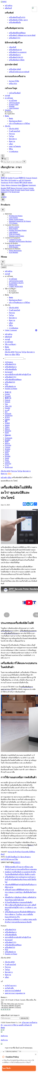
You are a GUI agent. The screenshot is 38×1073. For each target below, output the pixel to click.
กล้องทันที (12, 47)
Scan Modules (13, 252)
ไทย (2, 180)
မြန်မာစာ (25, 185)
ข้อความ (12, 141)
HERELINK (13, 285)
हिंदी (20, 182)
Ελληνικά (19, 188)
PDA (6, 384)
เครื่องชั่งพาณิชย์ (15, 69)
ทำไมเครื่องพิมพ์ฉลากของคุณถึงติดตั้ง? (19, 902)
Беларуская (15, 192)
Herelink (11, 106)
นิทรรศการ (13, 139)
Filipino (16, 182)
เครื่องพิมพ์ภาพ (10, 386)
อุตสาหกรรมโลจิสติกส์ (13, 991)
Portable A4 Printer (11, 388)
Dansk (12, 190)
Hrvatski (17, 190)
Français (28, 178)
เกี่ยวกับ (7, 126)
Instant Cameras (14, 227)
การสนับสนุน (13, 151)
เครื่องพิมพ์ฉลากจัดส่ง (16, 60)
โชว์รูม (11, 136)
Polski (20, 185)
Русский (16, 178)
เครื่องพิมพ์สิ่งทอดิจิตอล (17, 33)
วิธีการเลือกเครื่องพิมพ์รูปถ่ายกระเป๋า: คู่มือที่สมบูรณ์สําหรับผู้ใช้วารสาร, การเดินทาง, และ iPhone (21, 907)
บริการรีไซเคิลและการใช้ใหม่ (19, 123)
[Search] (2, 155)
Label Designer (14, 108)
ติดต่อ (7, 116)
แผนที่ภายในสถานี (25, 1025)
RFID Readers (13, 247)
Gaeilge (31, 190)
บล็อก (11, 144)
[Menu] (3, 199)
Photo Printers (13, 228)
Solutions (8, 110)
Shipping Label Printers (16, 236)
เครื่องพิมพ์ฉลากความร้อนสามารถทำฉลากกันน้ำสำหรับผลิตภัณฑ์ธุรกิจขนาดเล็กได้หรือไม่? (20, 879)
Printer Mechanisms (15, 250)
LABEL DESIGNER (16, 286)
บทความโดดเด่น (15, 146)
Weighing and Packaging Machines (20, 241)
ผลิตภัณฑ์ (8, 8)
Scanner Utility (14, 104)
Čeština (3, 190)
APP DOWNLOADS (16, 281)
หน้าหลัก (4, 477)
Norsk (27, 190)
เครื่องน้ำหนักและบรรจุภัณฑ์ (19, 72)
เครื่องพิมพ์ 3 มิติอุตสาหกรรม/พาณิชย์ (22, 35)
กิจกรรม (12, 134)
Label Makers (13, 232)
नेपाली (8, 188)
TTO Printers (13, 223)
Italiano (30, 182)
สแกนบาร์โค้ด (14, 81)
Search (4, 267)
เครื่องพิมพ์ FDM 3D (16, 57)
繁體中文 (22, 178)
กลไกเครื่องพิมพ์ (14, 93)
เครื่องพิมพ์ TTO (14, 38)
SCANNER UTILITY (16, 283)
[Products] (3, 194)
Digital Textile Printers (16, 219)
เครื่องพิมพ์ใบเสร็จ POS (17, 17)
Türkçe (3, 185)
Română (3, 188)
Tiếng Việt (7, 180)
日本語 (24, 182)
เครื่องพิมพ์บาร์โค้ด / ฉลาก (18, 20)
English (10, 178)
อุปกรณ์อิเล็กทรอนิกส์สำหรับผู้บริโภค (18, 374)
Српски (25, 188)
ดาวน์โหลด (9, 98)
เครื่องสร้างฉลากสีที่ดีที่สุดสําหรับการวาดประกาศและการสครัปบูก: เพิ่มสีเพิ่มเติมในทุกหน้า (20, 892)
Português (28, 180)
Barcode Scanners (14, 245)
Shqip (8, 190)
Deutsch (34, 178)
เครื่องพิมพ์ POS (10, 364)
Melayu (8, 185)
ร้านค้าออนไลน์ (14, 131)
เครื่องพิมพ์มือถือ (15, 22)
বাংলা (23, 180)
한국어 (11, 182)
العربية (19, 180)
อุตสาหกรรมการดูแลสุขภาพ (15, 993)
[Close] (3, 175)
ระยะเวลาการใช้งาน (11, 1025)
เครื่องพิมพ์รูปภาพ (15, 50)
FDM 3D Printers (14, 234)
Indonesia (14, 185)
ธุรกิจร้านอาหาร (11, 985)
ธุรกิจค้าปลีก (9, 988)
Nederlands (32, 185)
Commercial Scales (15, 239)
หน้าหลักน (8, 5)
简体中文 (4, 178)
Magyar (13, 188)
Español (13, 180)
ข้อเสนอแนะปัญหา (15, 121)
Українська (4, 182)
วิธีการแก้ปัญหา (10, 344)
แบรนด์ (7, 95)
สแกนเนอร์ (9, 372)
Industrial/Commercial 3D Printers (20, 221)
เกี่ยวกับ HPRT (14, 128)
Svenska (31, 188)
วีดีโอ (11, 149)
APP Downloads (14, 103)
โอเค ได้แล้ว (6, 1068)
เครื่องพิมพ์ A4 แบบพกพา (18, 52)
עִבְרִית (9, 192)
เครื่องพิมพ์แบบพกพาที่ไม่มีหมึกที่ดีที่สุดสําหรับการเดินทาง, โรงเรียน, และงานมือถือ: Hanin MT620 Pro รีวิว (20, 914)
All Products (9, 362)
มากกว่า (16, 862)
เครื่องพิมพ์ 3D (10, 382)
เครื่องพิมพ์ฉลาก (15, 55)
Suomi (23, 190)
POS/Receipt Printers (15, 216)
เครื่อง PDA (13, 83)
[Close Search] (24, 161)
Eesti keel (4, 192)
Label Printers (13, 217)
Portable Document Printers (18, 230)
